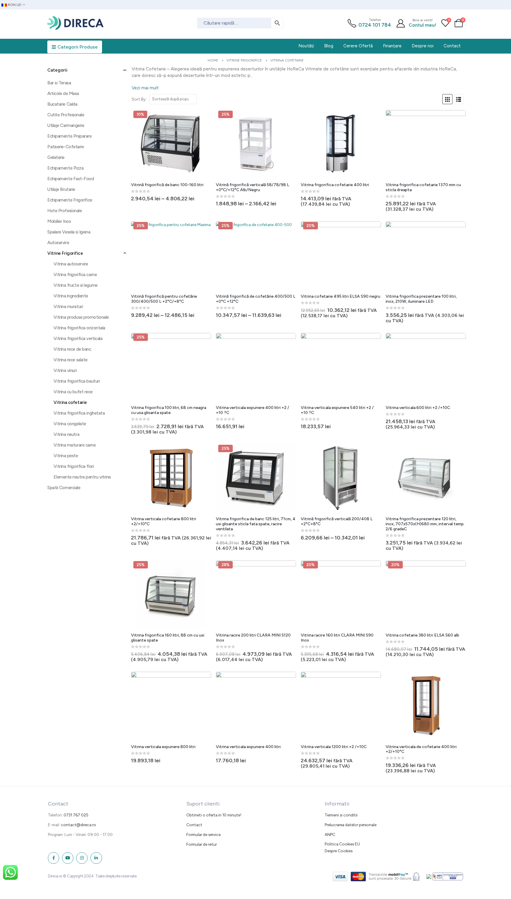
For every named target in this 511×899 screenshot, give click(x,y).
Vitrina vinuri (65, 370)
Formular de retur (201, 844)
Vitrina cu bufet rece (73, 391)
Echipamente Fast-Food (70, 178)
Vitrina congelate (70, 423)
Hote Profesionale (64, 210)
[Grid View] (447, 99)
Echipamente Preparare (69, 136)
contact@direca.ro (78, 824)
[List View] (459, 99)
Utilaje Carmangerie (65, 125)
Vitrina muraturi (68, 306)
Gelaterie (55, 157)
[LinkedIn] (96, 857)
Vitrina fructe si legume (75, 285)
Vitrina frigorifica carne (75, 274)
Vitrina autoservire (71, 264)
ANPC (330, 834)
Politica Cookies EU (342, 844)
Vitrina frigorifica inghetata (79, 413)
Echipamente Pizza (65, 168)
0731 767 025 (76, 815)
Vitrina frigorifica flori (74, 466)
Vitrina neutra (66, 434)
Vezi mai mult (145, 88)
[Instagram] (82, 857)
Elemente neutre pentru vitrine (82, 477)
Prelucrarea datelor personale (350, 824)
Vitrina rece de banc (72, 349)
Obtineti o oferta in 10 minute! (213, 815)
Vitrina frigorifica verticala (78, 338)
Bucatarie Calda (62, 104)
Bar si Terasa (59, 83)
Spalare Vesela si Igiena (68, 232)
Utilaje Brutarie (61, 189)
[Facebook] (53, 857)
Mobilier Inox (59, 221)
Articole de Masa (63, 93)
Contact (194, 824)
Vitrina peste (66, 455)
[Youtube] (67, 857)
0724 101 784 (374, 25)
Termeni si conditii (341, 815)
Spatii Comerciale (63, 487)
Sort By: (139, 99)
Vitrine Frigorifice (65, 253)
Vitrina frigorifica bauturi (77, 381)
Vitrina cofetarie (70, 402)
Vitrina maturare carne (75, 445)
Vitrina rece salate (70, 359)
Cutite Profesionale (65, 114)
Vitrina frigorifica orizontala (79, 328)
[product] (341, 144)
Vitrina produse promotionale (81, 317)
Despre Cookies (338, 850)
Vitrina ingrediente (71, 296)
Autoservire (58, 242)
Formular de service (203, 834)
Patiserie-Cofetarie (65, 146)
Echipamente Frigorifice (69, 200)
